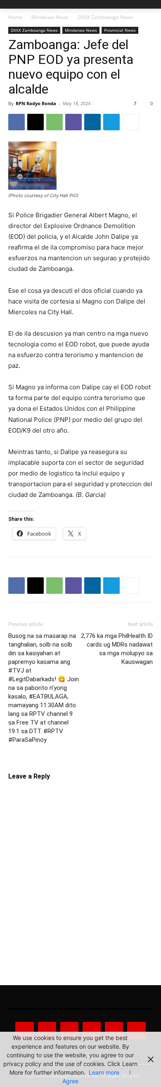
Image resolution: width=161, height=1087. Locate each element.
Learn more (104, 1072)
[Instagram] (47, 1031)
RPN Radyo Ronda (36, 103)
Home (15, 17)
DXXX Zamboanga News (105, 17)
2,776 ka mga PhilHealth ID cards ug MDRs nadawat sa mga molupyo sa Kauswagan (117, 649)
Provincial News (120, 30)
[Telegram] (111, 122)
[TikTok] (92, 1031)
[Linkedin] (92, 122)
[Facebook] (16, 122)
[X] (35, 122)
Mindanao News (50, 17)
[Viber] (73, 122)
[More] (131, 122)
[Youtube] (136, 1031)
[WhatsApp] (54, 122)
